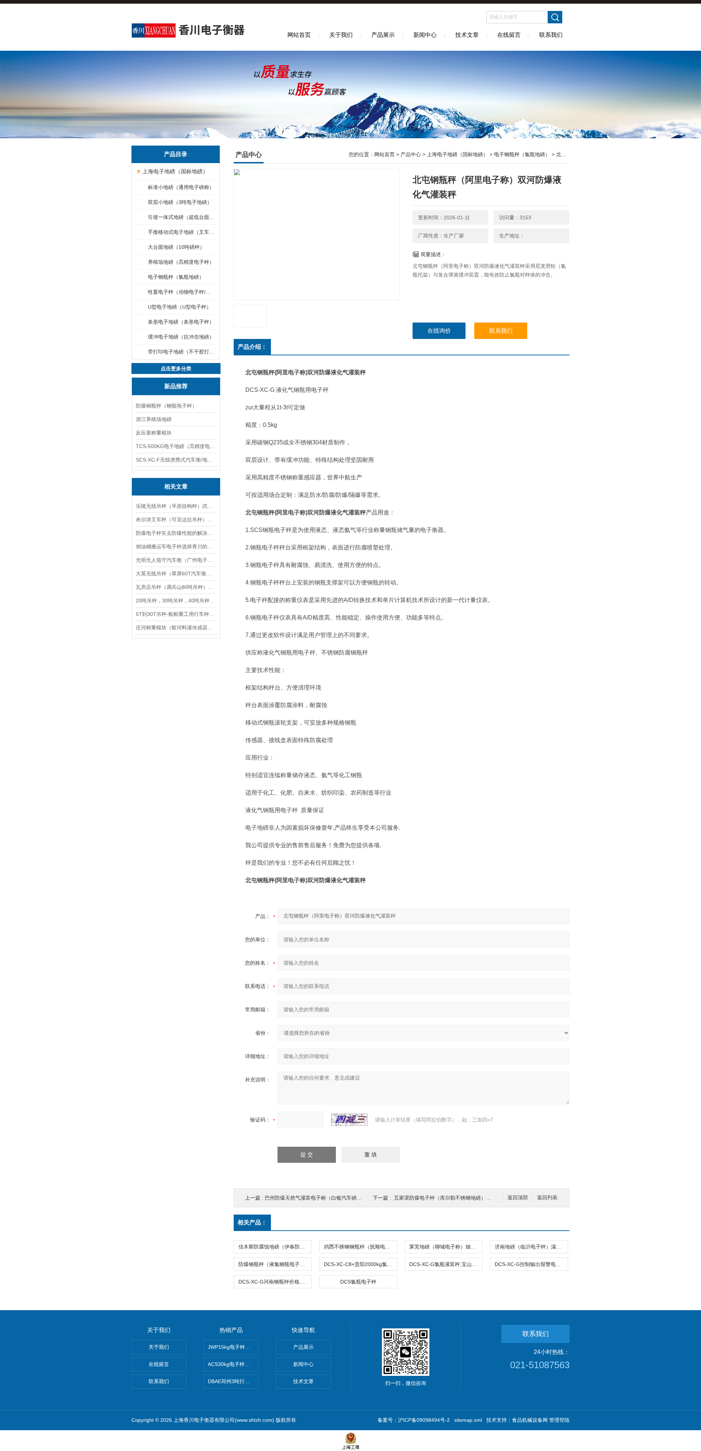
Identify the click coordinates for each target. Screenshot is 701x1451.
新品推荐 (176, 386)
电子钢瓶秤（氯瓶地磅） (176, 277)
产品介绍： (252, 347)
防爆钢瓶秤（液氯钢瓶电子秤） (274, 1264)
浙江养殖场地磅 (154, 419)
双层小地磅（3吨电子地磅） (180, 202)
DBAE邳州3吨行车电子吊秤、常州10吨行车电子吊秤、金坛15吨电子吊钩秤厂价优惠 (233, 1381)
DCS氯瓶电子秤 (358, 1282)
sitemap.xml (468, 1420)
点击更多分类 (176, 368)
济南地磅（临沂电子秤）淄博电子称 (531, 1247)
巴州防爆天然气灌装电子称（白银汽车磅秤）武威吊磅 (326, 1198)
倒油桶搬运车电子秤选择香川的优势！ (176, 546)
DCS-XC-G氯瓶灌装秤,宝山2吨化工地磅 (445, 1264)
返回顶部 (517, 1197)
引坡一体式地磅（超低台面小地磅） (181, 217)
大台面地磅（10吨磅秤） (176, 247)
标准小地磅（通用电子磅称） (181, 187)
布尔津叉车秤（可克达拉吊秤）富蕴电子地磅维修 (176, 519)
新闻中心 (425, 35)
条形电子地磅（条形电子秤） (181, 322)
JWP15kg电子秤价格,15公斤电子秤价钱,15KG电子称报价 (233, 1347)
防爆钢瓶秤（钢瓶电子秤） (166, 406)
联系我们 (551, 35)
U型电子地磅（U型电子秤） (179, 307)
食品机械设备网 (530, 1420)
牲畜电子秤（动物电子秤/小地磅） (181, 292)
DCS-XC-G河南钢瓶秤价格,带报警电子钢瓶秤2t (274, 1282)
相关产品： (252, 1222)
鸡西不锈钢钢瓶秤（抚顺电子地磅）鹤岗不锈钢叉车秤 (360, 1247)
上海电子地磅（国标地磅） (175, 171)
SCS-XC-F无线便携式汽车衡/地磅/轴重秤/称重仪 (176, 460)
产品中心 (411, 154)
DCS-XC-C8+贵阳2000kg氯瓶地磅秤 (360, 1264)
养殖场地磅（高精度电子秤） (181, 262)
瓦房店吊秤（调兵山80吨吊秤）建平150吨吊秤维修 (176, 587)
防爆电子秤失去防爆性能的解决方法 (176, 533)
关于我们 (341, 35)
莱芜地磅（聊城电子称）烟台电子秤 (445, 1247)
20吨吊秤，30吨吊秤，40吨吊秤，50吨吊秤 (176, 600)
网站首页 (299, 35)
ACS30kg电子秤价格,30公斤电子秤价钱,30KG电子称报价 (233, 1364)
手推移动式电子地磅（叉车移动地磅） (181, 232)
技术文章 (467, 35)
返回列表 (547, 1197)
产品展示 (383, 35)
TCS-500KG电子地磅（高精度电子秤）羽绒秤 (176, 446)
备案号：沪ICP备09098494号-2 (414, 1420)
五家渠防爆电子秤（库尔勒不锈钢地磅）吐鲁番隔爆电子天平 (463, 1198)
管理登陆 (559, 1420)
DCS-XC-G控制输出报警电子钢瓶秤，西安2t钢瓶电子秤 (531, 1264)
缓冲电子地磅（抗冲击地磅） (181, 337)
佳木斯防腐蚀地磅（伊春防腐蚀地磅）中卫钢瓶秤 (274, 1247)
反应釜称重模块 (154, 433)
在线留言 (509, 35)
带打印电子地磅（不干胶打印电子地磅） (181, 352)
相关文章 (176, 486)
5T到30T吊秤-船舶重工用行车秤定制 (176, 614)
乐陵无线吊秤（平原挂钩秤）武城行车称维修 (176, 506)
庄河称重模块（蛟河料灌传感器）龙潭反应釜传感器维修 (176, 627)
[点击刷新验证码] (349, 1120)
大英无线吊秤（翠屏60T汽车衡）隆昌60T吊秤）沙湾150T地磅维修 (176, 573)
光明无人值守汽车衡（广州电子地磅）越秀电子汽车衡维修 (176, 560)
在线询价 (439, 331)
